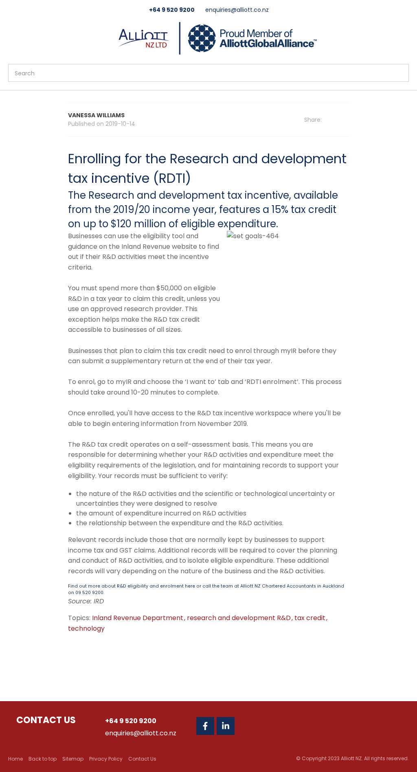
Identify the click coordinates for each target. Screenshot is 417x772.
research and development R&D (239, 618)
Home (15, 758)
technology (86, 628)
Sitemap (72, 758)
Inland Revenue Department (138, 618)
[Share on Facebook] (335, 120)
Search (399, 73)
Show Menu (13, 37)
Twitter (246, 726)
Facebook (205, 726)
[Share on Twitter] (346, 120)
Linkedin (226, 726)
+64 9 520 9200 (172, 10)
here (190, 586)
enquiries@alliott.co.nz (237, 10)
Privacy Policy (106, 758)
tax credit (310, 618)
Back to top (43, 758)
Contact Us (142, 758)
